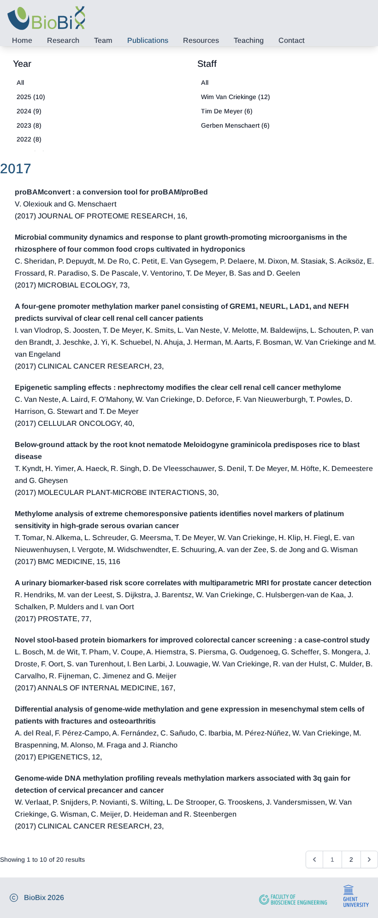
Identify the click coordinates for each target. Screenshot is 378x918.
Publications (147, 40)
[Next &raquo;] (369, 859)
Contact (291, 40)
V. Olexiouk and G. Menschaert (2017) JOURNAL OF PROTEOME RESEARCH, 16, (111, 204)
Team (103, 40)
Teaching (249, 40)
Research (63, 40)
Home (22, 40)
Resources (201, 40)
